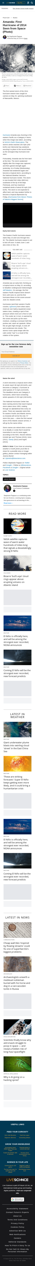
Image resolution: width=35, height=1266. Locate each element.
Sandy (10, 439)
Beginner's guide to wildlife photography (24, 1166)
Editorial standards (17, 1242)
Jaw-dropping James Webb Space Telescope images (10, 1149)
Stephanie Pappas (15, 36)
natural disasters (9, 479)
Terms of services (23, 361)
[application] (17, 213)
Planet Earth (6, 17)
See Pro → (21, 3)
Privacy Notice (24, 363)
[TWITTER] (14, 491)
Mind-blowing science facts (24, 1170)
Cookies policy (17, 1227)
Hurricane (6, 135)
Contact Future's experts (17, 1212)
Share (7, 85)
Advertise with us (17, 1231)
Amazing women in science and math (25, 1148)
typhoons (12, 307)
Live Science (10, 470)
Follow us (18, 85)
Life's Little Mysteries (10, 1135)
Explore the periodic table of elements (10, 1153)
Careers (17, 1238)
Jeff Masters (7, 290)
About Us (17, 1216)
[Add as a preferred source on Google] (17, 1199)
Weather (15, 17)
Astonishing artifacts (24, 1137)
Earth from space (24, 1135)
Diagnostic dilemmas (10, 1137)
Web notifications (17, 1234)
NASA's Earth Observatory (14, 142)
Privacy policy (17, 1223)
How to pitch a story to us (17, 1245)
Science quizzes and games (10, 1166)
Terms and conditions (17, 1220)
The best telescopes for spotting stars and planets (10, 1171)
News (25, 38)
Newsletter (28, 85)
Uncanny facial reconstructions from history (24, 1154)
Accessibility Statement (17, 1209)
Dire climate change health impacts (23, 8)
